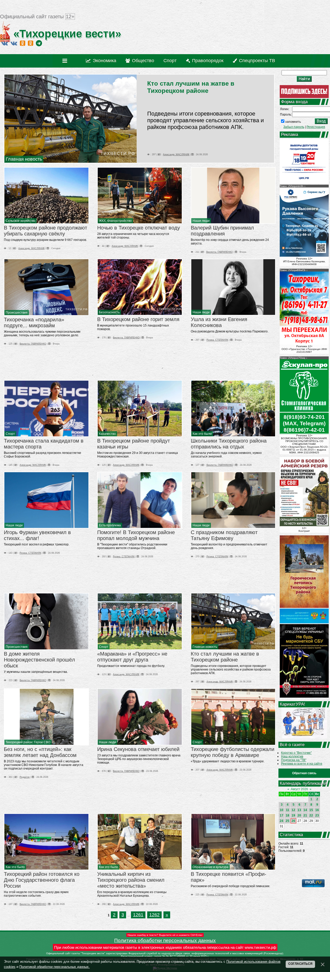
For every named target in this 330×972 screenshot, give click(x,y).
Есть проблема (110, 525)
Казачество (107, 434)
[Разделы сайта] (66, 61)
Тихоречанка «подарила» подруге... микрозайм (34, 322)
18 (287, 815)
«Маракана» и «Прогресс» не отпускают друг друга (132, 657)
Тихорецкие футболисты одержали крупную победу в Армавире (232, 752)
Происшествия (17, 312)
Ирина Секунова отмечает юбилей (138, 749)
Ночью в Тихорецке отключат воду (138, 228)
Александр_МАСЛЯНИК (176, 154)
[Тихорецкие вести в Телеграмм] (39, 43)
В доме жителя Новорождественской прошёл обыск (39, 659)
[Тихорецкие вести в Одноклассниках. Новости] (23, 43)
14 (305, 810)
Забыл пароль (293, 127)
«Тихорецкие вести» (65, 34)
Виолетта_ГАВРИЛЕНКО (219, 252)
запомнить (293, 122)
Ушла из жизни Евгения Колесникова (219, 322)
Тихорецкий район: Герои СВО (28, 742)
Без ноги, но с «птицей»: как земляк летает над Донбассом (40, 752)
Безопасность (109, 312)
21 (305, 815)
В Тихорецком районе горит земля (138, 319)
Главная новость (24, 159)
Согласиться (300, 964)
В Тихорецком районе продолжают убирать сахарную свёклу (45, 230)
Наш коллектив (292, 756)
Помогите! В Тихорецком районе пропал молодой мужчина (136, 535)
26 (293, 821)
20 (299, 815)
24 (281, 821)
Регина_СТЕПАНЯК (217, 340)
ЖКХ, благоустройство (115, 221)
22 (311, 815)
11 (287, 810)
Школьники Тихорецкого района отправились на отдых (229, 444)
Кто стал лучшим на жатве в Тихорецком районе (190, 87)
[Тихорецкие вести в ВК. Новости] (4, 43)
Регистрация (316, 127)
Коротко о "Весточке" (296, 753)
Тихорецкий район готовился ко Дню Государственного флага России (41, 880)
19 (293, 815)
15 (311, 810)
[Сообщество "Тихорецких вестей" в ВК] (14, 43)
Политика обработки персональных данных (165, 940)
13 (299, 810)
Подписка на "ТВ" (293, 760)
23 (317, 815)
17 (281, 815)
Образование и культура (210, 867)
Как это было (202, 434)
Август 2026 (299, 789)
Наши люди (201, 221)
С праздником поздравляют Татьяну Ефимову (224, 535)
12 (293, 810)
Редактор (25, 777)
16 (317, 810)
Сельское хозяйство (20, 221)
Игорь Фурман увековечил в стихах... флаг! (37, 535)
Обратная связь (304, 773)
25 (287, 821)
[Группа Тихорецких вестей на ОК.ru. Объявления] (31, 43)
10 (281, 810)
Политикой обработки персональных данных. (54, 967)
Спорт (10, 434)
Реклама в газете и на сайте (301, 763)
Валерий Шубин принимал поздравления (222, 230)
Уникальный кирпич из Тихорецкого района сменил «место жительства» (130, 880)
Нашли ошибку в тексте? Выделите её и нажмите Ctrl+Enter (165, 935)
